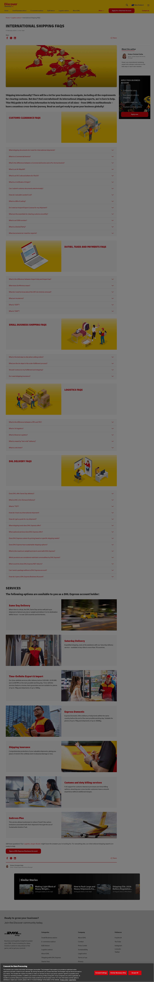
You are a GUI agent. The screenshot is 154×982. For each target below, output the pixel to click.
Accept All (135, 973)
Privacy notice (64, 980)
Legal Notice (72, 980)
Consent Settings (101, 973)
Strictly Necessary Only (118, 973)
